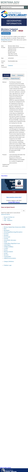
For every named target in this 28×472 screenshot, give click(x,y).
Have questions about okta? (14, 197)
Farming (6, 238)
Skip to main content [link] (5, 467)
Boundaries (6, 230)
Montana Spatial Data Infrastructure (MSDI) (14, 227)
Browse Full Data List (9, 217)
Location (6, 248)
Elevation (6, 235)
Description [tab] (6, 75)
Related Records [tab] (15, 78)
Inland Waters (7, 245)
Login (14, 192)
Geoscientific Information (10, 240)
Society (5, 253)
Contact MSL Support (14, 202)
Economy (6, 233)
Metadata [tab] (6, 78)
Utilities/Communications (10, 258)
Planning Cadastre (8, 251)
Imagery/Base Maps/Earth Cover (12, 243)
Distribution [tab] (20, 75)
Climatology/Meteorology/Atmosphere (13, 232)
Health (5, 241)
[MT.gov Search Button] (25, 7)
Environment (7, 237)
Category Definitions (9, 261)
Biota (5, 228)
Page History (4, 175)
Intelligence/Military (8, 246)
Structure (6, 255)
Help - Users (7, 218)
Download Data (6, 33)
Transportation (7, 256)
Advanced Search (5, 214)
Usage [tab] (13, 75)
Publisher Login (8, 265)
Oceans (6, 250)
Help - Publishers (8, 220)
